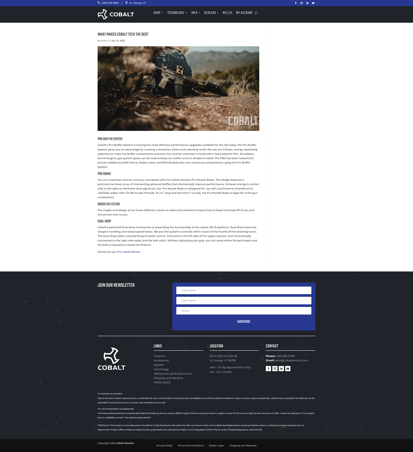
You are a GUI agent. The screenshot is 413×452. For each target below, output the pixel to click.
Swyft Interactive (117, 447)
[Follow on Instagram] (301, 3)
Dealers (210, 13)
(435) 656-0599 (108, 2)
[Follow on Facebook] (295, 3)
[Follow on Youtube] (313, 3)
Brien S (105, 40)
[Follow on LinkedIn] (307, 3)
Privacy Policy (164, 445)
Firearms (159, 356)
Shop (157, 13)
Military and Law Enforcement (173, 373)
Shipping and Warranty (168, 378)
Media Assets (162, 382)
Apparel (159, 364)
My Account (244, 13)
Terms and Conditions (191, 445)
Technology (175, 13)
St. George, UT (135, 2)
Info (194, 13)
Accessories (161, 360)
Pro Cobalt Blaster (129, 251)
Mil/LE (228, 13)
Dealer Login (216, 445)
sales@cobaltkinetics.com (291, 360)
